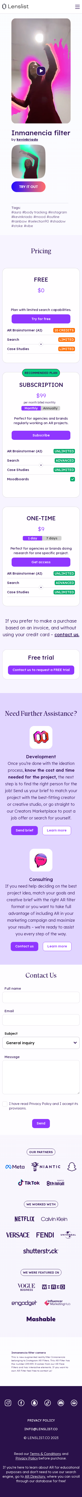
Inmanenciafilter (40, 132)
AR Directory (35, 1476)
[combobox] (41, 1043)
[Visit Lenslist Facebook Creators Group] (74, 1403)
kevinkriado (27, 139)
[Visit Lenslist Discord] (61, 1403)
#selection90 (38, 221)
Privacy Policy (26, 1458)
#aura (16, 212)
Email (9, 1011)
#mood (39, 217)
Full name (13, 988)
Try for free (41, 319)
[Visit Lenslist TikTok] (47, 1403)
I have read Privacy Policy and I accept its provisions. (43, 1105)
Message (12, 1057)
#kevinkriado (21, 217)
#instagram (57, 212)
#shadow (58, 221)
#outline (53, 217)
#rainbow (19, 221)
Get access (41, 562)
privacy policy (41, 1420)
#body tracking (34, 212)
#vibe (28, 226)
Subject (11, 1033)
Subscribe (41, 435)
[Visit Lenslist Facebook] (21, 1403)
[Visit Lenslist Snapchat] (34, 1403)
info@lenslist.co (41, 1429)
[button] (75, 1043)
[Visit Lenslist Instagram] (8, 1403)
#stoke (17, 226)
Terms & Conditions (45, 1454)
